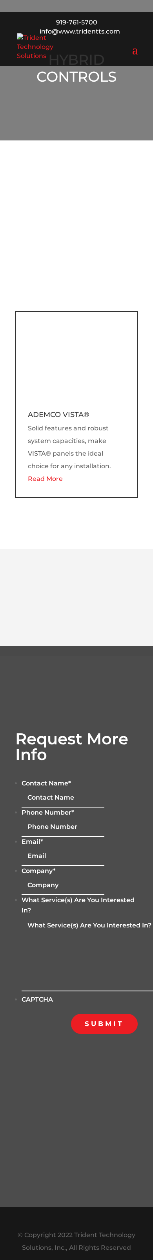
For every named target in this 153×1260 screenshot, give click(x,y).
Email (32, 841)
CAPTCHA (37, 999)
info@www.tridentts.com (100, 1120)
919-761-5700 (76, 22)
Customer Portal (76, 220)
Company (39, 871)
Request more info (76, 180)
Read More (45, 478)
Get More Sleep (76, 562)
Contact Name (46, 783)
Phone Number (48, 812)
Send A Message (76, 140)
